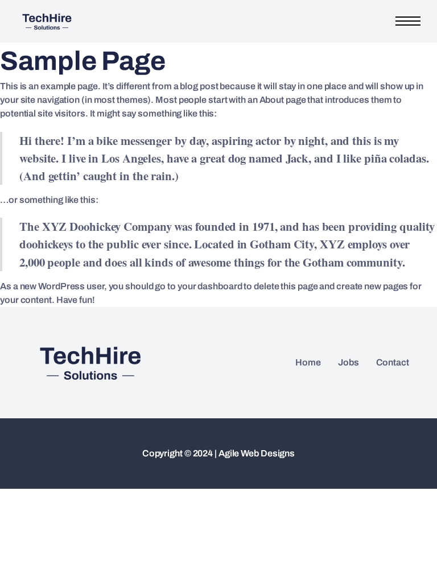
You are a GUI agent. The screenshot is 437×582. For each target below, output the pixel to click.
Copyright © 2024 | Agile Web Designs (218, 453)
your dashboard (210, 286)
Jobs (348, 362)
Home (308, 362)
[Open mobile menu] (407, 21)
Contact (392, 362)
